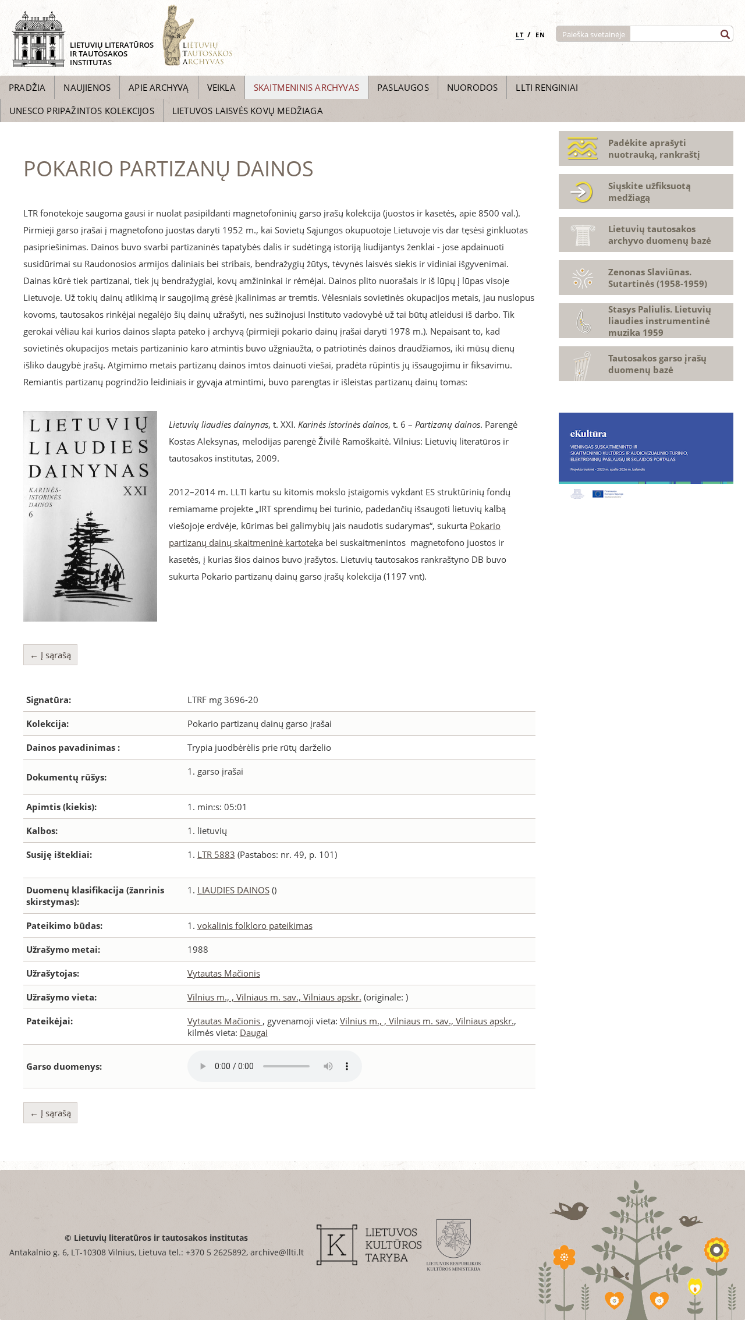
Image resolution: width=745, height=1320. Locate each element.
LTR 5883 (216, 854)
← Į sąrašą (50, 655)
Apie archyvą (159, 87)
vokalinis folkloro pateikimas (255, 925)
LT (520, 34)
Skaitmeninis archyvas (306, 87)
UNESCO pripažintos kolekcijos (81, 110)
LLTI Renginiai (547, 87)
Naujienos (87, 87)
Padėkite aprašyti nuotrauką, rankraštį (654, 148)
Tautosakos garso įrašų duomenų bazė (657, 363)
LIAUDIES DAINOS (233, 890)
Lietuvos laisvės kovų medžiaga (247, 110)
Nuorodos (472, 87)
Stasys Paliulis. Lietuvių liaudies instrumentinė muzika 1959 (659, 320)
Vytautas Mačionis (223, 973)
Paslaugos (403, 87)
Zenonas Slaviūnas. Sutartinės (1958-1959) (657, 277)
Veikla (221, 87)
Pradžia (27, 87)
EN (540, 34)
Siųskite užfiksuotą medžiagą (649, 191)
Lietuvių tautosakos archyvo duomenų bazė (659, 234)
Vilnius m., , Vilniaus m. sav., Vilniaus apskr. (274, 997)
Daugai (254, 1032)
